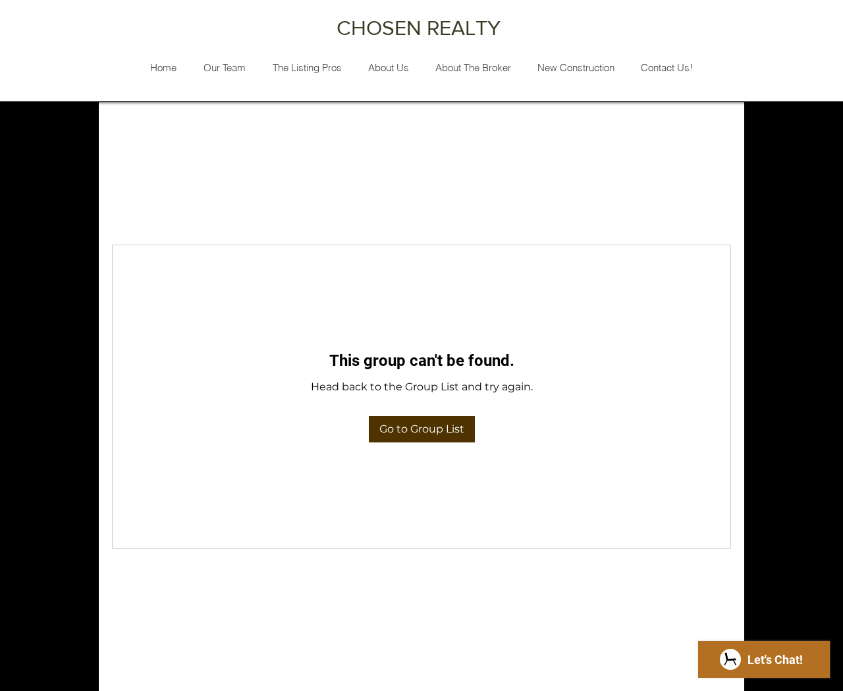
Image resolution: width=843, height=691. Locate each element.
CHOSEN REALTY (421, 27)
